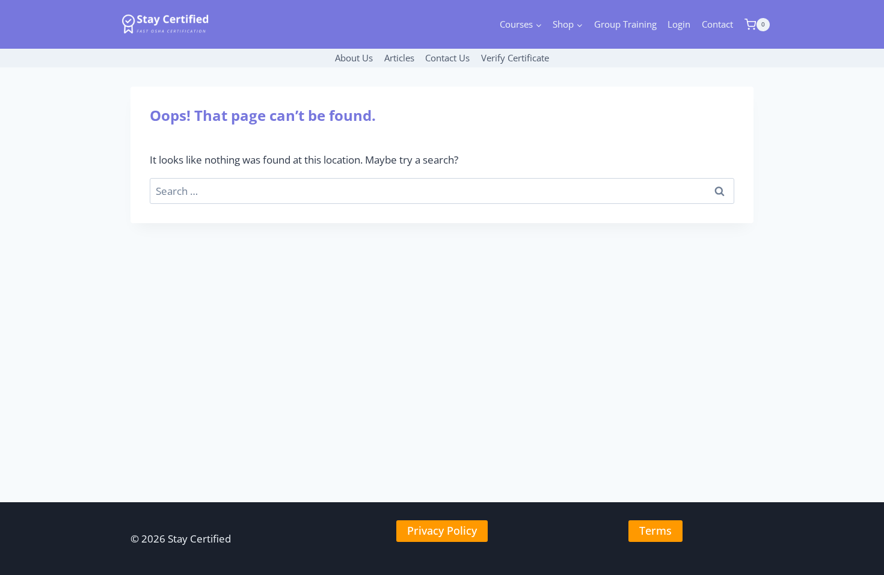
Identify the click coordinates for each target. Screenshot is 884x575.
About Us (354, 58)
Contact (717, 24)
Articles (399, 58)
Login (679, 24)
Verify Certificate (515, 58)
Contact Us (447, 58)
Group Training (625, 24)
